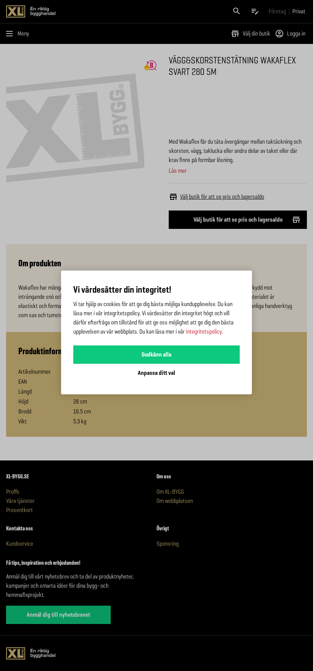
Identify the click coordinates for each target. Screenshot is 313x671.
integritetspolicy (204, 331)
